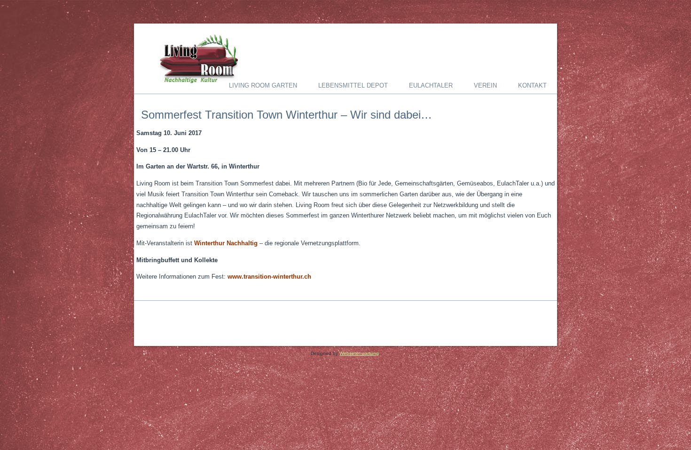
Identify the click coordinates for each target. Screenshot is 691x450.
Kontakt (532, 85)
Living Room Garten (263, 85)
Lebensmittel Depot (353, 85)
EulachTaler (431, 85)
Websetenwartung (359, 353)
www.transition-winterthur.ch (269, 276)
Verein (485, 85)
